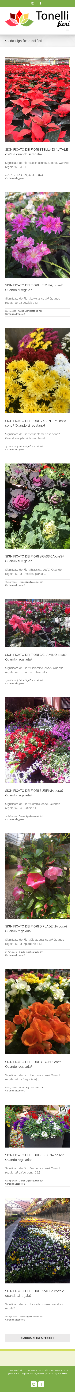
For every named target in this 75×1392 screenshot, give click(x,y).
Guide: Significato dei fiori (30, 175)
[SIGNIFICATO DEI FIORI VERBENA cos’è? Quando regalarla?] (37, 1126)
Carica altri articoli (37, 1338)
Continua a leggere (14, 178)
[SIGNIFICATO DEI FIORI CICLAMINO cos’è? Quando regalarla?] (37, 623)
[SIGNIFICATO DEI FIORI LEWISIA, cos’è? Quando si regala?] (37, 235)
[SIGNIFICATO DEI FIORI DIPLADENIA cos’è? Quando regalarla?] (37, 876)
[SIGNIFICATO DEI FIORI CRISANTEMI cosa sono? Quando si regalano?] (37, 370)
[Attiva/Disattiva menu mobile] (68, 29)
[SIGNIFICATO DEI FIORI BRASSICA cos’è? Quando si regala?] (37, 506)
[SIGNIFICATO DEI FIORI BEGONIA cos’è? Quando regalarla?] (37, 1011)
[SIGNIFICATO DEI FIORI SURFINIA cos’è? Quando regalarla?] (37, 740)
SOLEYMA (62, 1373)
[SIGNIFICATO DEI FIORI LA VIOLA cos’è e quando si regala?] (37, 1240)
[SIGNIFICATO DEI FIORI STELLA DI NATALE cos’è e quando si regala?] (37, 99)
